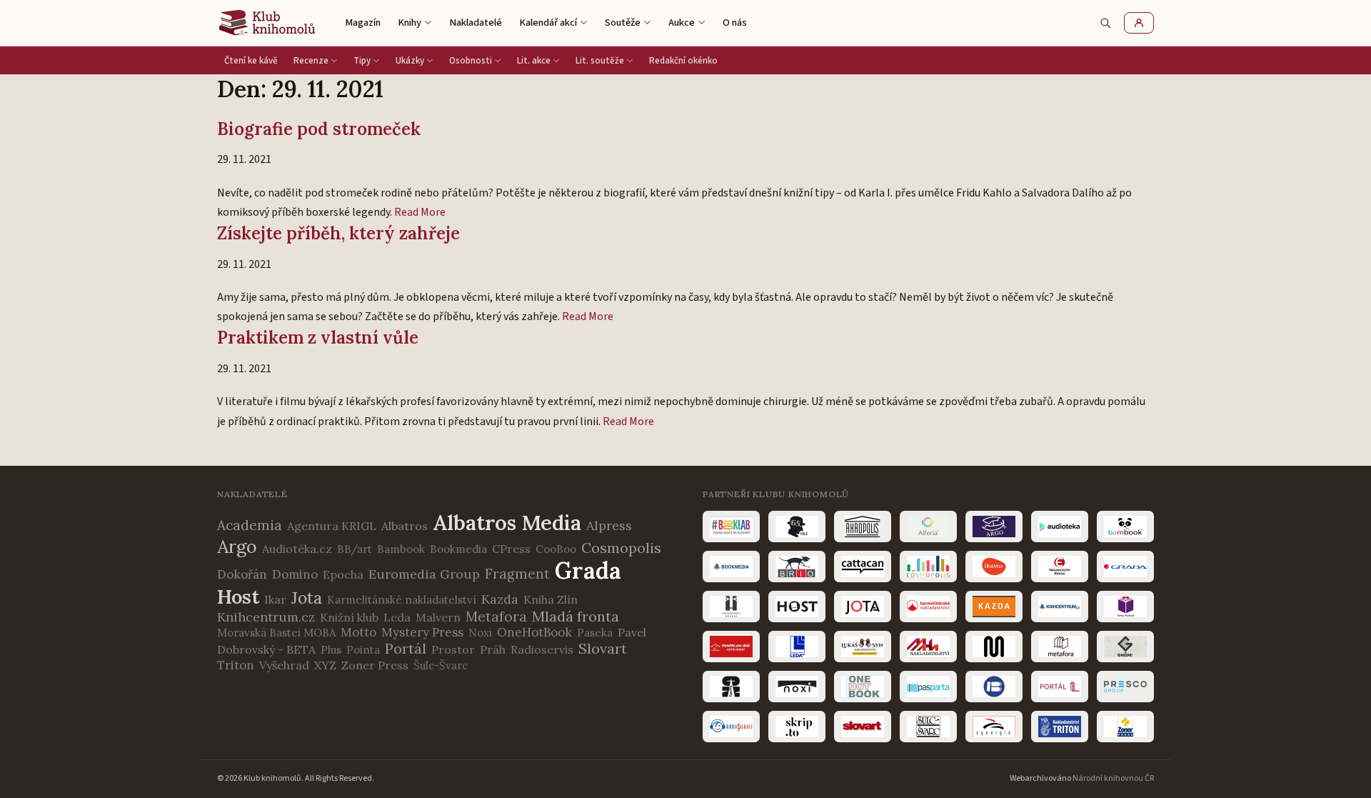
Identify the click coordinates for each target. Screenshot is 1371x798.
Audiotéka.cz (297, 549)
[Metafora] (1059, 646)
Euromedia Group (424, 574)
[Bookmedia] (731, 566)
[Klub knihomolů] (267, 23)
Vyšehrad (284, 665)
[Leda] (796, 646)
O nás (735, 22)
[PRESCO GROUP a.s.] (1125, 686)
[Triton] (1059, 726)
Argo (237, 546)
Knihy (409, 22)
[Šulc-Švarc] (928, 726)
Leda (397, 617)
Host (238, 596)
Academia (249, 525)
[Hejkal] (731, 606)
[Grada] (1125, 566)
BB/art (354, 549)
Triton (235, 665)
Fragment (517, 573)
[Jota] (862, 606)
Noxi (480, 632)
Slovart (602, 648)
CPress (511, 549)
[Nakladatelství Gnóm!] (1125, 646)
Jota (306, 597)
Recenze (310, 60)
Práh (493, 649)
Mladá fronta (575, 616)
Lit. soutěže (600, 60)
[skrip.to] (796, 726)
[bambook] (1125, 526)
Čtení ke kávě (251, 60)
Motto (358, 632)
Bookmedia (458, 549)
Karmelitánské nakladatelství (401, 600)
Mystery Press (422, 632)
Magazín (363, 22)
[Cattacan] (862, 566)
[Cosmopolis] (928, 566)
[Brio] (796, 566)
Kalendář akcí (548, 22)
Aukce (681, 22)
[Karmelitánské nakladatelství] (928, 606)
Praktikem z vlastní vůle (317, 337)
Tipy (362, 60)
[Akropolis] (862, 526)
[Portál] (1059, 686)
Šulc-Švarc (440, 665)
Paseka (595, 632)
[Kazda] (994, 606)
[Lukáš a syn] (862, 646)
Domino (295, 574)
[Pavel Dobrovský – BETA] (994, 686)
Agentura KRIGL (331, 526)
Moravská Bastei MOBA (276, 632)
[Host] (796, 606)
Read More (420, 212)
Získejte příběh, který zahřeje (338, 233)
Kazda (499, 599)
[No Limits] (731, 686)
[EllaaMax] (994, 566)
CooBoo (556, 549)
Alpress (609, 525)
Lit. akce (534, 60)
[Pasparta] (928, 686)
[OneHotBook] (862, 686)
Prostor (453, 649)
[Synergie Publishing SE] (994, 726)
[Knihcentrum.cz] (1059, 606)
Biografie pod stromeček (319, 129)
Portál (405, 648)
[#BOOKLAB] (731, 526)
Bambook (401, 549)
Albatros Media (507, 522)
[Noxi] (796, 686)
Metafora (496, 616)
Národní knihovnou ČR (1113, 778)
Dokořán (242, 574)
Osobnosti (470, 60)
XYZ (325, 665)
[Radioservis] (731, 726)
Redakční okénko (683, 60)
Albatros (404, 526)
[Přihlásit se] (1139, 23)
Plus (331, 650)
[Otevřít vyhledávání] (1105, 23)
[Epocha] (1059, 566)
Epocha (343, 574)
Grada (588, 570)
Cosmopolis (621, 548)
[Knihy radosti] (1125, 606)
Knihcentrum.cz (266, 617)
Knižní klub (349, 617)
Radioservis (542, 649)
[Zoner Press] (1125, 726)
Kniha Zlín (550, 599)
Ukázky (410, 60)
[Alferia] (928, 526)
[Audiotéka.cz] (1059, 526)
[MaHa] (928, 646)
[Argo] (994, 526)
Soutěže (623, 22)
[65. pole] (796, 526)
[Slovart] (862, 726)
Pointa (363, 650)
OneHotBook (534, 632)
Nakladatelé (475, 22)
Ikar (275, 599)
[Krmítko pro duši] (731, 646)
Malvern (438, 617)
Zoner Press (374, 665)
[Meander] (994, 646)
